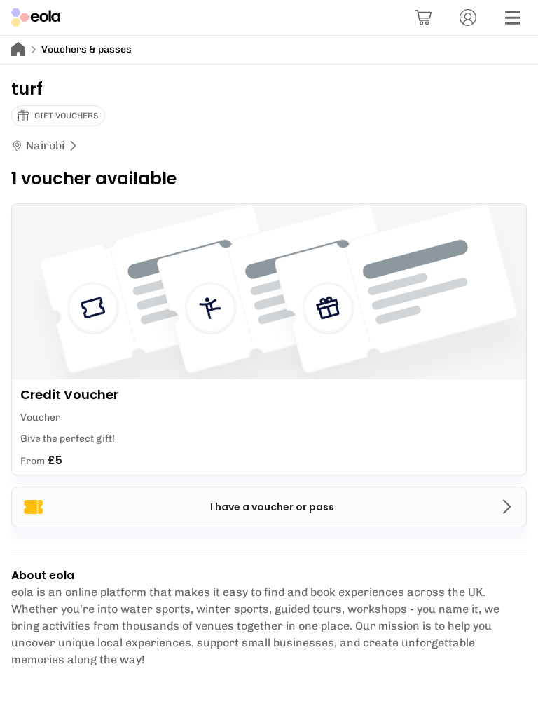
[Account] (468, 18)
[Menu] (513, 18)
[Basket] (423, 18)
